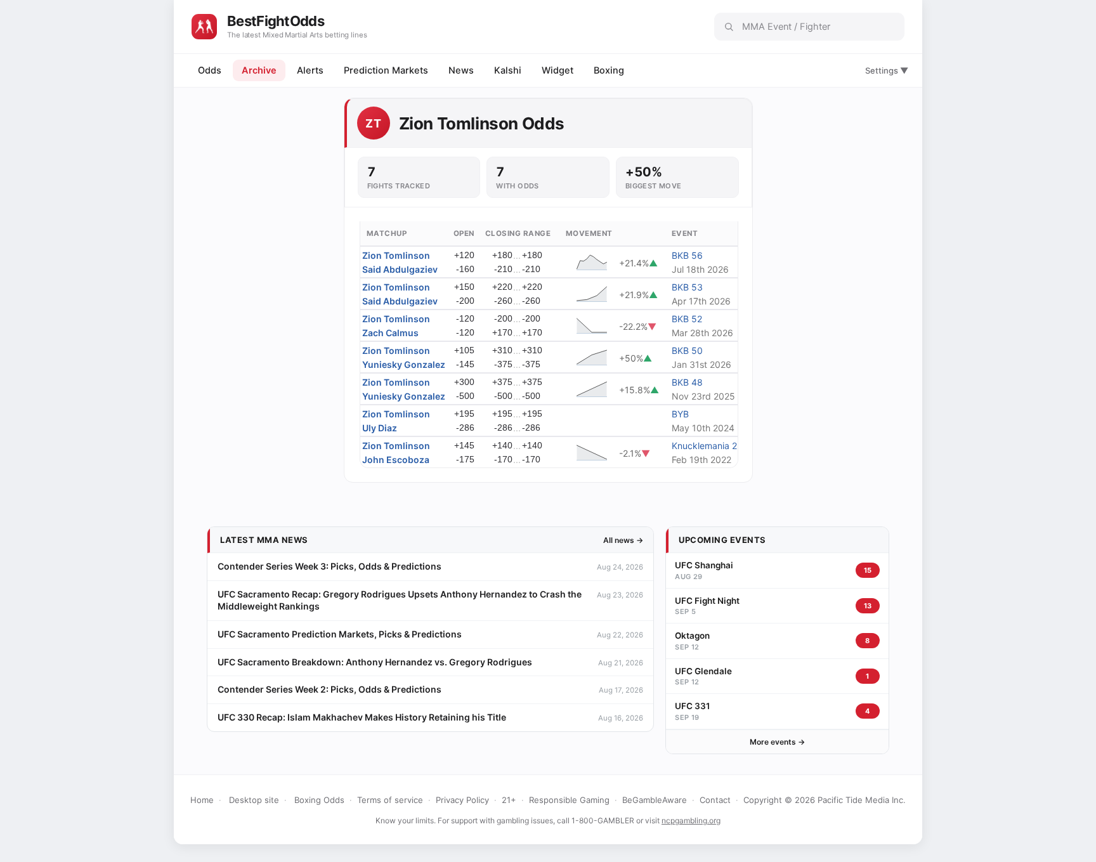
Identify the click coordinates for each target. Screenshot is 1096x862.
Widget (557, 70)
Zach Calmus (390, 332)
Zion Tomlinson (396, 255)
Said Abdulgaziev (400, 269)
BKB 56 (687, 255)
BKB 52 (687, 318)
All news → (623, 540)
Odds (209, 70)
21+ (509, 800)
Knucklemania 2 (704, 445)
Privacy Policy (462, 800)
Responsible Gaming (569, 800)
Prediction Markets (386, 70)
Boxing (609, 70)
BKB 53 (687, 287)
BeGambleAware (654, 800)
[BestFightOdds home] (204, 26)
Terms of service (390, 800)
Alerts (310, 70)
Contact (715, 800)
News (461, 70)
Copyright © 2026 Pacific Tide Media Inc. (824, 800)
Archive (259, 70)
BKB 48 (687, 382)
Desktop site (254, 800)
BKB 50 (687, 350)
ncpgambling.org (691, 820)
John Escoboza (395, 459)
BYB (680, 413)
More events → (777, 742)
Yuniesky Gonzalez (403, 364)
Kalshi (507, 70)
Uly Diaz (379, 427)
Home (202, 800)
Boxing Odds (319, 800)
